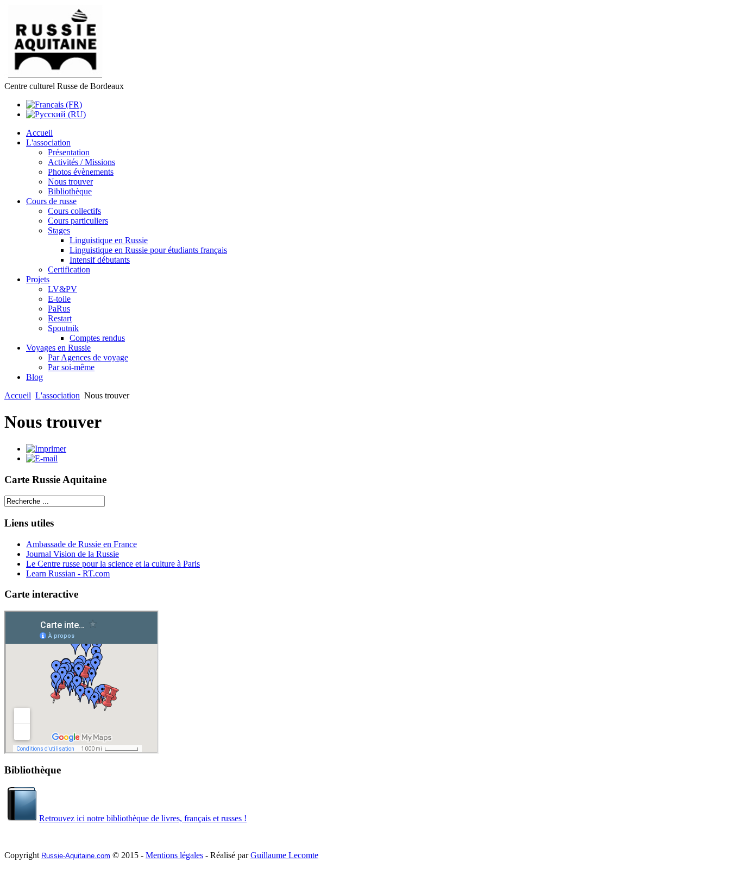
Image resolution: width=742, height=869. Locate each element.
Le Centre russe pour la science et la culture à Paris (113, 563)
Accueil (17, 395)
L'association (57, 395)
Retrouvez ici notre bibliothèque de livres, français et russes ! (143, 818)
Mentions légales (174, 855)
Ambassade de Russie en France (81, 544)
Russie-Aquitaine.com (75, 856)
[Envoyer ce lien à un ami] (42, 458)
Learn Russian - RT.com (68, 573)
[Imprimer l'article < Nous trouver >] (46, 448)
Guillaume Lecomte (284, 855)
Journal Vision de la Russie (72, 554)
